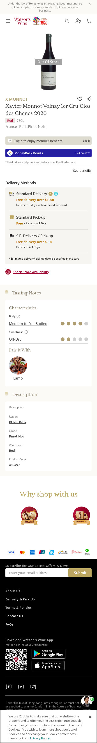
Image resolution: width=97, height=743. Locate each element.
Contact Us (14, 616)
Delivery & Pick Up (20, 599)
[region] (48, 726)
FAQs (9, 624)
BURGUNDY (17, 422)
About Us (12, 591)
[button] (78, 21)
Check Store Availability (31, 272)
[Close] (90, 717)
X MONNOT (16, 99)
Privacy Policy (40, 738)
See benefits (82, 170)
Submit (80, 572)
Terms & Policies (18, 607)
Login (86, 141)
